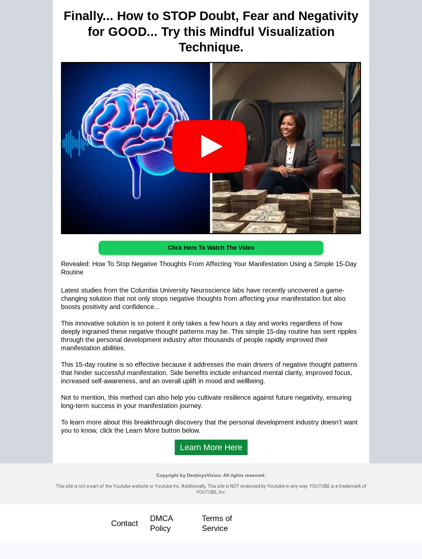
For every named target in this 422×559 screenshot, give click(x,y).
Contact (124, 523)
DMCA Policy (161, 523)
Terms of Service (217, 523)
